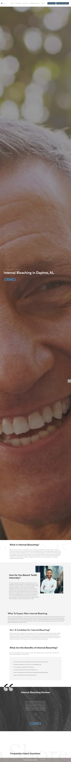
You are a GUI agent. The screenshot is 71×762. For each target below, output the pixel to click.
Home (4, 269)
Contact (43, 3)
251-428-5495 (52, 3)
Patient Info (26, 3)
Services (8, 269)
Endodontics (12, 269)
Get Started (10, 279)
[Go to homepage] (2, 3)
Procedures (18, 3)
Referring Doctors (34, 3)
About (12, 3)
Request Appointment (62, 3)
